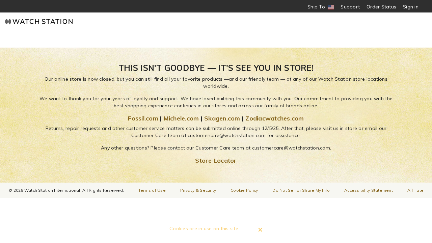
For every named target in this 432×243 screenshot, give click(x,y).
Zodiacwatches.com (274, 118)
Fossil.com (143, 118)
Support (350, 7)
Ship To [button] (318, 6)
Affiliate (415, 190)
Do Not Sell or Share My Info (301, 190)
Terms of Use (152, 190)
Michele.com (181, 118)
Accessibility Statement (368, 190)
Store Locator (216, 160)
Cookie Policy (244, 190)
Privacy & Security (198, 190)
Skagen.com (222, 118)
